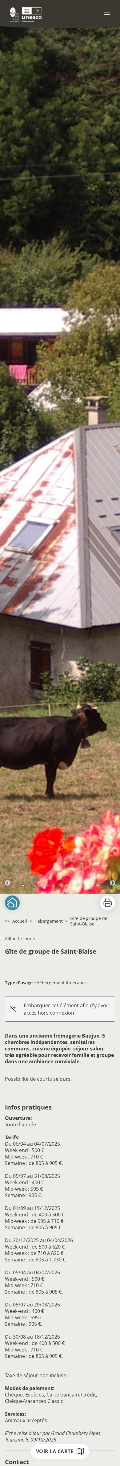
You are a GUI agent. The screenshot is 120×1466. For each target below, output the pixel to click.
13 (97, 886)
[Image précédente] (7, 457)
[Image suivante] (112, 457)
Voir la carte (55, 1451)
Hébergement (48, 921)
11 (85, 886)
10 (78, 886)
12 (91, 886)
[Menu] (107, 13)
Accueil (19, 921)
